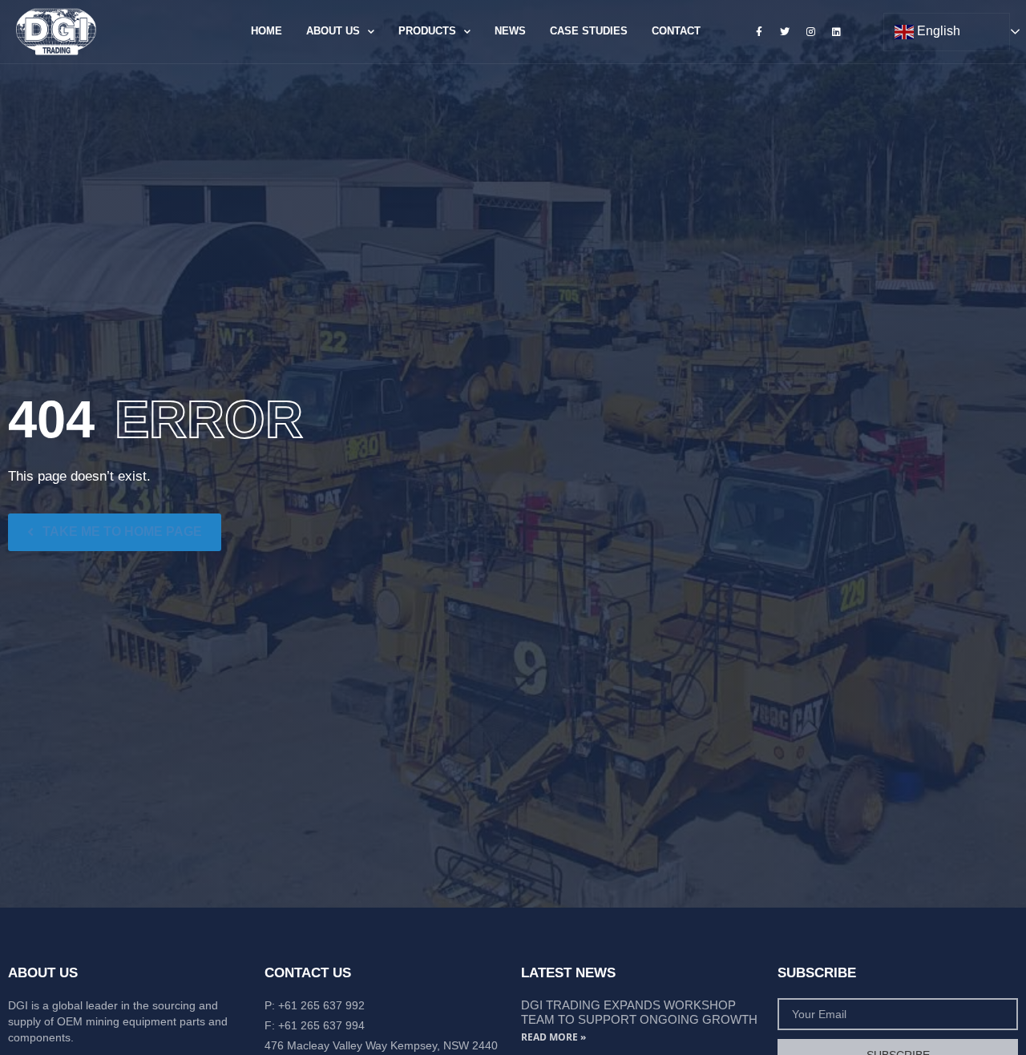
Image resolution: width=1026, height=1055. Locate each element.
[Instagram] (810, 31)
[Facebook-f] (759, 31)
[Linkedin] (836, 31)
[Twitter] (784, 31)
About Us (333, 31)
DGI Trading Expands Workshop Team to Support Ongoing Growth (639, 1012)
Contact (676, 31)
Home (266, 31)
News (510, 31)
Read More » (553, 1037)
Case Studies (589, 31)
